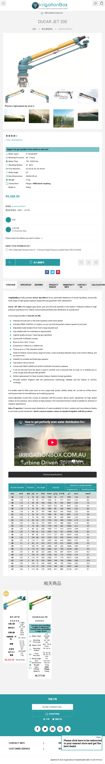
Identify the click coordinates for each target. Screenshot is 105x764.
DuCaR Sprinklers (18, 206)
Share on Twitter (52, 272)
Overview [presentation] (10, 285)
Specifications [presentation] (26, 285)
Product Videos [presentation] (53, 286)
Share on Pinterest (58, 272)
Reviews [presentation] (39, 285)
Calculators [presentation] (97, 285)
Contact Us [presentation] (82, 286)
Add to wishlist (81, 262)
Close (98, 737)
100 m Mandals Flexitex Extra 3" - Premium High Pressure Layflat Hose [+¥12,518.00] (44, 250)
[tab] (10, 286)
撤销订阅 (58, 719)
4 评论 (8, 140)
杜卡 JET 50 (14, 617)
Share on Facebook (47, 272)
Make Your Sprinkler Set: (18, 246)
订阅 (47, 719)
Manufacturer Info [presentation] (68, 286)
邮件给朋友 (96, 262)
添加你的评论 (17, 140)
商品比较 (88, 262)
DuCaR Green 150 (39, 617)
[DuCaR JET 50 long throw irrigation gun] (15, 602)
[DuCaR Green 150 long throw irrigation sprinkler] (40, 602)
